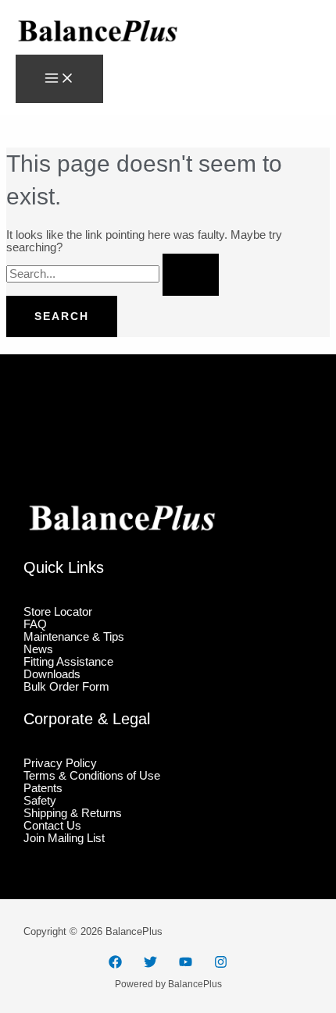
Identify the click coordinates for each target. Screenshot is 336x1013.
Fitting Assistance (68, 662)
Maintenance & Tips (73, 637)
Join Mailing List (64, 838)
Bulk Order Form (66, 687)
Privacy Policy (60, 763)
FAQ (35, 624)
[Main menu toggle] (59, 79)
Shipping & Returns (72, 813)
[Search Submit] (191, 275)
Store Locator (57, 612)
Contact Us (52, 825)
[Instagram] (220, 964)
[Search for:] (112, 274)
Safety (39, 800)
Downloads (51, 674)
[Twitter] (150, 964)
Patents (43, 788)
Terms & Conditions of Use (91, 776)
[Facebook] (115, 964)
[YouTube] (185, 964)
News (38, 649)
